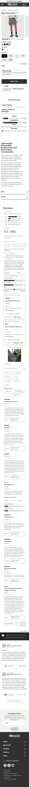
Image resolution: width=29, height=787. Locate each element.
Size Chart (24, 63)
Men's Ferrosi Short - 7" (15, 10)
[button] (26, 4)
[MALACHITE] (2, 49)
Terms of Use (7, 770)
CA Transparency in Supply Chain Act (12, 775)
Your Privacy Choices (9, 779)
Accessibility (7, 777)
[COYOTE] (9, 44)
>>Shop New (19, 1)
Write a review (19, 39)
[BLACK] (5, 44)
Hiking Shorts (5, 10)
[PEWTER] (2, 44)
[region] (14, 1)
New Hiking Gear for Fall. (12, 1)
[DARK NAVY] (7, 44)
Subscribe (14, 729)
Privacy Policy (7, 772)
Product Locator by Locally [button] (14, 99)
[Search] (19, 4)
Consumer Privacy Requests (10, 773)
